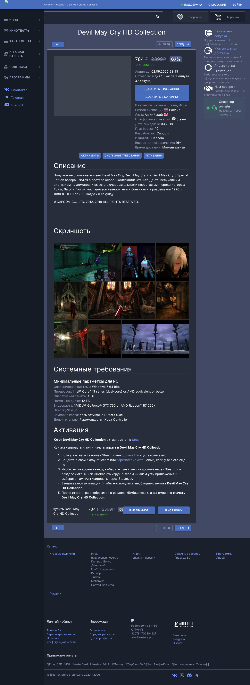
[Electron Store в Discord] (189, 676)
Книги (136, 553)
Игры (183, 105)
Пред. (167, 44)
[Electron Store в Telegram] (196, 676)
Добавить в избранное (162, 89)
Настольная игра (102, 584)
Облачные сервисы (187, 553)
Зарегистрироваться (61, 634)
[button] (92, 86)
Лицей (220, 557)
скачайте (132, 455)
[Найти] (157, 16)
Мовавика (97, 581)
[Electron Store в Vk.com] (174, 676)
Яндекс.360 (182, 557)
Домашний (98, 565)
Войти (237, 4)
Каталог (53, 546)
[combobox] (93, 16)
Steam (172, 105)
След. (181, 44)
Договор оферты (101, 638)
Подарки (55, 593)
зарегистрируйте (130, 460)
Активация (154, 155)
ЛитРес (96, 577)
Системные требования (122, 155)
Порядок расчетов (102, 634)
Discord (178, 643)
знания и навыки (144, 557)
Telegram (179, 639)
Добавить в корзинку (162, 96)
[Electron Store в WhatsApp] (182, 676)
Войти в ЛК (54, 630)
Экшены (59, 4)
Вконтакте (180, 635)
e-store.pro (76, 674)
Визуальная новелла (105, 557)
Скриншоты (90, 155)
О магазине (217, 4)
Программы (224, 553)
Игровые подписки (62, 553)
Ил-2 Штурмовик (102, 569)
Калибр (96, 573)
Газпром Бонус (101, 561)
